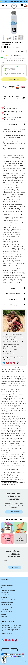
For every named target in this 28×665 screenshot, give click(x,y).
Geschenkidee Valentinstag (8, 590)
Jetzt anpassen (14, 79)
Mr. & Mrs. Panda (13, 661)
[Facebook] (4, 363)
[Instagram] (11, 363)
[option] (14, 22)
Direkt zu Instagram (14, 511)
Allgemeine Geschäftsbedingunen (10, 599)
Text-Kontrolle (11, 66)
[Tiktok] (17, 362)
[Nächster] (24, 22)
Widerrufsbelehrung (6, 607)
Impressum (4, 616)
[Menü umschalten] (3, 5)
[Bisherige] (3, 22)
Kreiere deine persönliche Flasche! (12, 214)
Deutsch (5, 649)
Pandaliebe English (6, 604)
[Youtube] (7, 363)
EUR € (13, 649)
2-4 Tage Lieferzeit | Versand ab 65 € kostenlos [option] (15, 1)
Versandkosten (18, 47)
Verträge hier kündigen (7, 612)
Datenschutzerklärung (7, 602)
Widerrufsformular (6, 609)
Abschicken (14, 567)
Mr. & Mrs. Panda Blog (7, 585)
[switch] (4, 662)
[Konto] (22, 6)
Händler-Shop (5, 592)
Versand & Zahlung (6, 595)
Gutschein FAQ (5, 597)
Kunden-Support (5, 583)
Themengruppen (5, 587)
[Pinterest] (14, 363)
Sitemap (3, 614)
